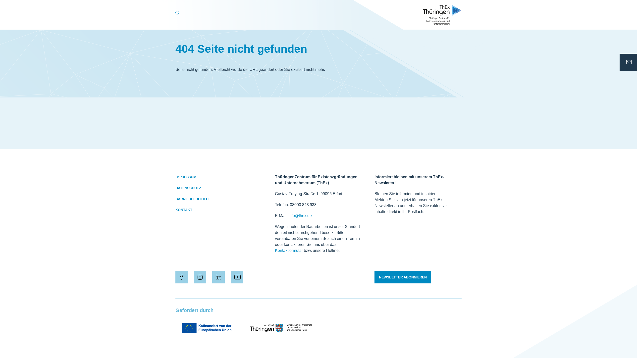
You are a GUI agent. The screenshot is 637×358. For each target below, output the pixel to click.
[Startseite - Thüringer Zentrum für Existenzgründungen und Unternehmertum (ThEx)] (442, 15)
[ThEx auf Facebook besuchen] (181, 277)
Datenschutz (188, 188)
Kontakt (183, 210)
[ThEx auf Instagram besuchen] (200, 277)
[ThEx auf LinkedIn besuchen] (218, 277)
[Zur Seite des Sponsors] (206, 328)
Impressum (185, 177)
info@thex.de (300, 216)
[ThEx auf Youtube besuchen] (237, 277)
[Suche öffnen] (177, 15)
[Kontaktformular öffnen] (628, 62)
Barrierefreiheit (192, 199)
